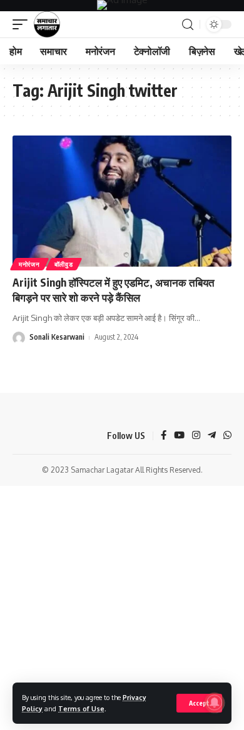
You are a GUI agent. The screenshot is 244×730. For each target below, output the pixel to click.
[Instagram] (196, 436)
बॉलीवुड (63, 264)
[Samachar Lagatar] (47, 24)
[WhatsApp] (227, 436)
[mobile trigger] (23, 24)
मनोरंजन (29, 264)
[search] (187, 24)
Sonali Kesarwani (56, 337)
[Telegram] (212, 436)
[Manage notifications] (215, 703)
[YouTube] (179, 436)
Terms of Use (81, 708)
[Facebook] (163, 436)
